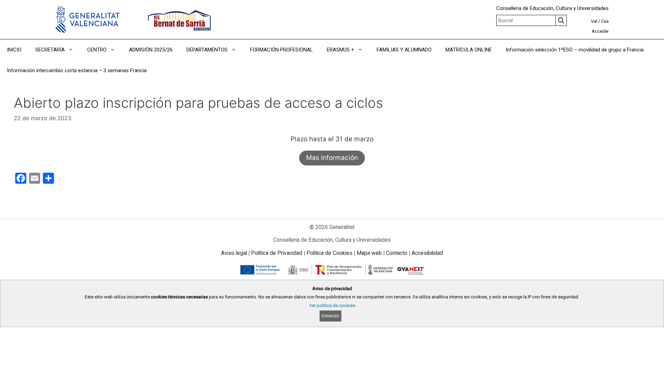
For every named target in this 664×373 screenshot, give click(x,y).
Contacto (396, 253)
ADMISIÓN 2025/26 (151, 50)
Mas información (332, 158)
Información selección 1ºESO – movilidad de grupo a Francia (575, 50)
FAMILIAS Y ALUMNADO (404, 50)
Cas (605, 21)
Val (594, 21)
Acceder (600, 31)
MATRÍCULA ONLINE (468, 50)
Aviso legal (234, 253)
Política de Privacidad (276, 253)
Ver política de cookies (332, 305)
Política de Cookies (329, 253)
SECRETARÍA (50, 50)
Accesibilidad (427, 253)
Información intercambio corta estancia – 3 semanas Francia (77, 70)
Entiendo (330, 315)
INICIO (14, 50)
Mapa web (369, 253)
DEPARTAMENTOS (207, 50)
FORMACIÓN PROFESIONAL (281, 50)
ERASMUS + (340, 50)
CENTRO (97, 50)
